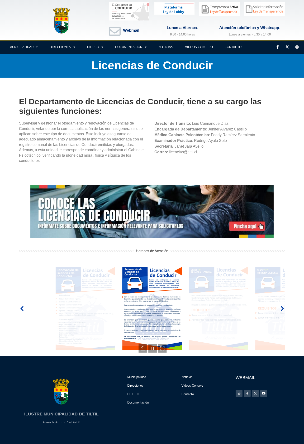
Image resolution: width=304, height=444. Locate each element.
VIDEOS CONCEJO (199, 47)
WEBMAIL (245, 377)
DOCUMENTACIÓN (128, 47)
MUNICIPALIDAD (21, 47)
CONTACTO (233, 47)
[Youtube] (263, 393)
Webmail (131, 30)
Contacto (187, 394)
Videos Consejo (192, 385)
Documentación (138, 402)
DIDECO (93, 47)
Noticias (187, 377)
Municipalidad (136, 377)
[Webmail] (115, 31)
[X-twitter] (287, 47)
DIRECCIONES (60, 47)
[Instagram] (296, 47)
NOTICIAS (165, 47)
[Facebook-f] (277, 47)
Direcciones (135, 385)
